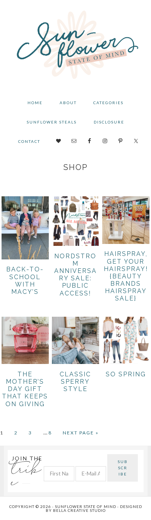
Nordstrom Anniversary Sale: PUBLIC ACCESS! (75, 274)
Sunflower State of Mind (76, 46)
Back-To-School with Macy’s (25, 280)
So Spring (126, 374)
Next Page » (81, 433)
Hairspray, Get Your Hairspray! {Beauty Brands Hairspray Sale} (126, 276)
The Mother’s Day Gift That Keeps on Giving (25, 389)
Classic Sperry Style (75, 382)
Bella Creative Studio (79, 510)
